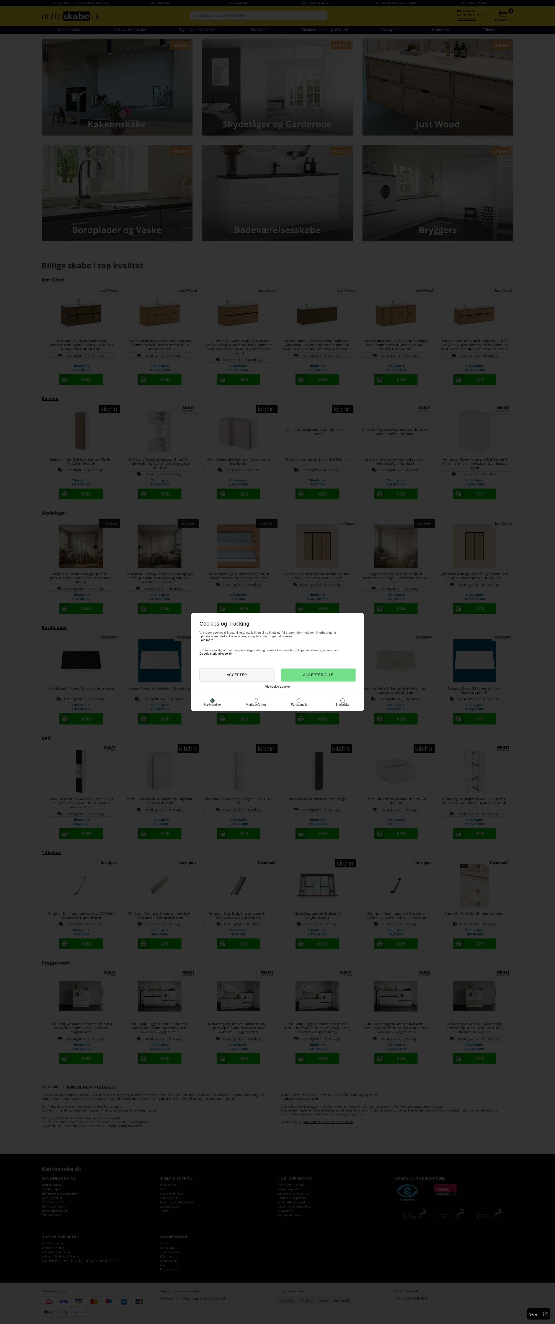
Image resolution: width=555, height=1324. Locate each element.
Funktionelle (299, 704)
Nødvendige (212, 704)
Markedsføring (256, 704)
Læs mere (206, 640)
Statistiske (342, 704)
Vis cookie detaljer (277, 686)
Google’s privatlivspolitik (215, 653)
